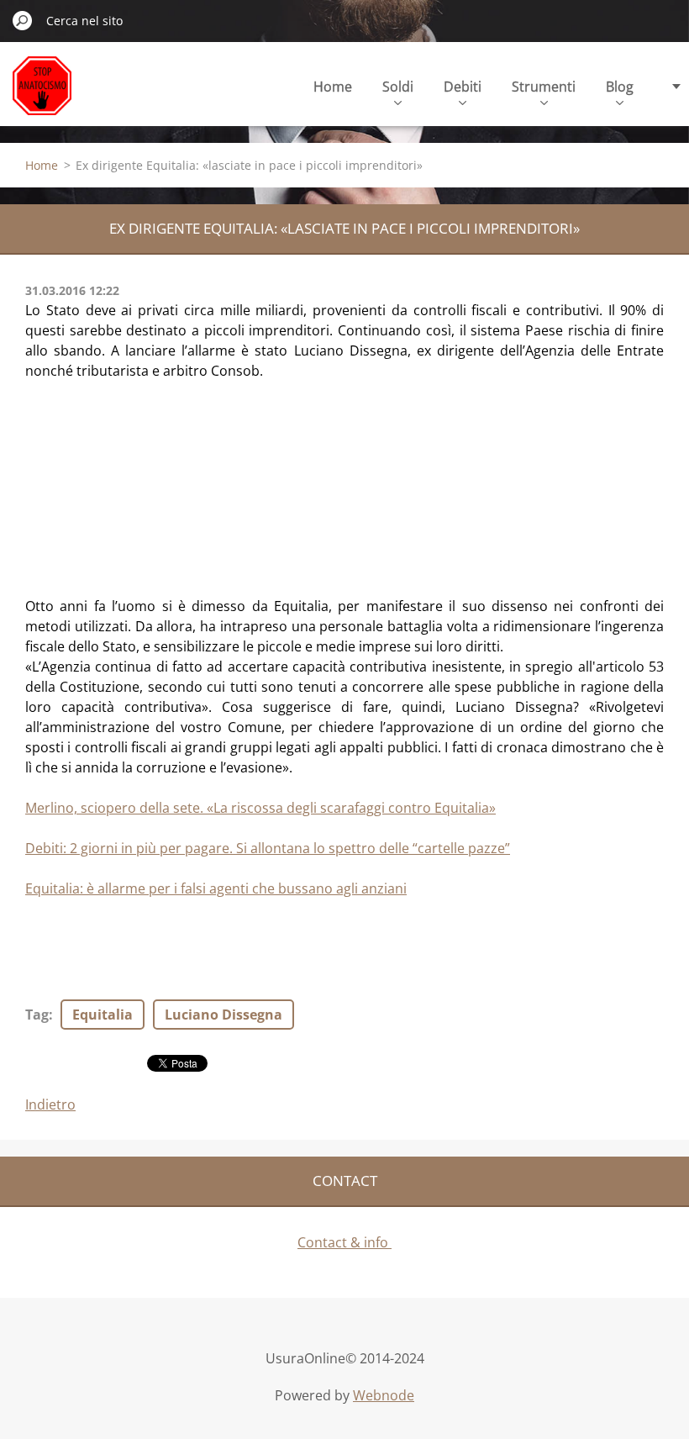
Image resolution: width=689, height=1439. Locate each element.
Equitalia (102, 1014)
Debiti (462, 86)
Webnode (383, 1395)
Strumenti (544, 86)
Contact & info (344, 1242)
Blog (620, 86)
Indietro (50, 1104)
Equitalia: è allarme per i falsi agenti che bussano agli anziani (216, 888)
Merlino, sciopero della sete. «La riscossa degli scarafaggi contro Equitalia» (260, 808)
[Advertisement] (151, 486)
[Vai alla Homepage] (42, 95)
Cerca (23, 20)
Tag (37, 1014)
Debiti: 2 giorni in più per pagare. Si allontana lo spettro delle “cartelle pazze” (267, 848)
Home (332, 86)
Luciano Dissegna (223, 1014)
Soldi (397, 86)
